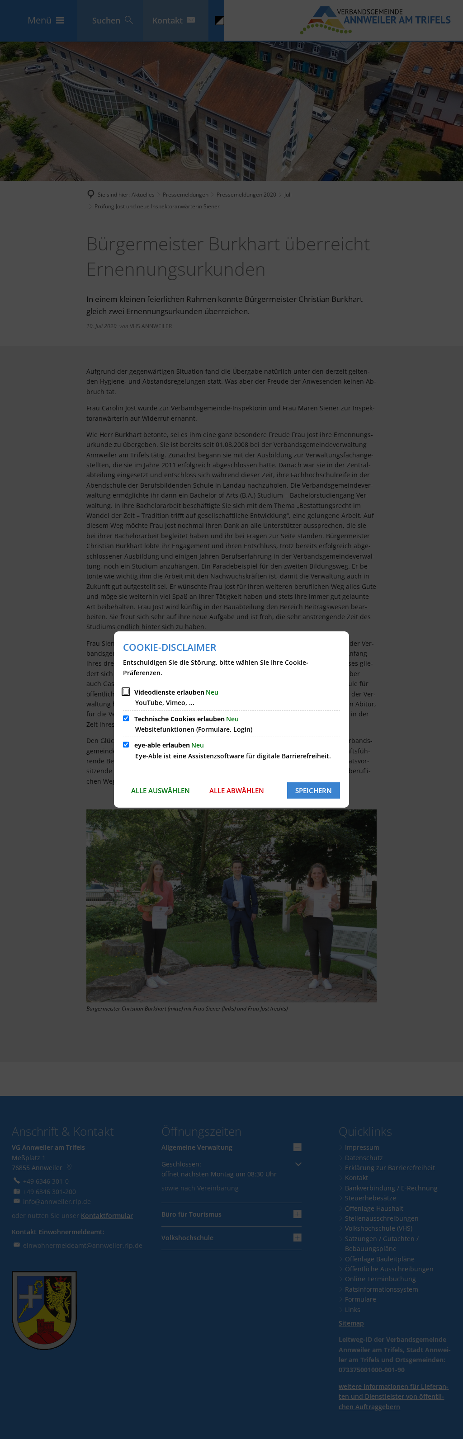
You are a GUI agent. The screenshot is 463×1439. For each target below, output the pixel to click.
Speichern (313, 790)
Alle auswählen (160, 790)
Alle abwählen (236, 790)
